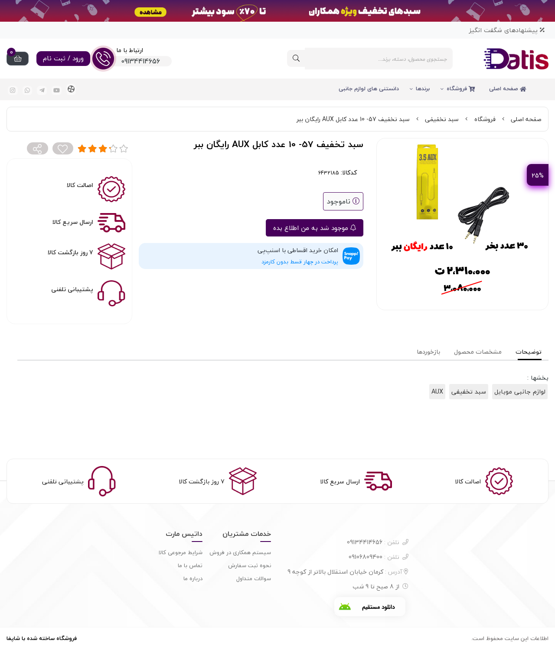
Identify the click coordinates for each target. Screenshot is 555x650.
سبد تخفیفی (442, 119)
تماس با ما (190, 565)
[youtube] (56, 90)
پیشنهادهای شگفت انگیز (504, 30)
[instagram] (12, 90)
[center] (296, 58)
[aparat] (71, 89)
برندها (423, 88)
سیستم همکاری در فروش (240, 552)
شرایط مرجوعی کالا (180, 552)
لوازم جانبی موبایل (519, 391)
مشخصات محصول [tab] (478, 351)
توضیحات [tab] (529, 351)
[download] (369, 606)
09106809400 (374, 557)
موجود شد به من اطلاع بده (311, 227)
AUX (437, 391)
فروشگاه (458, 88)
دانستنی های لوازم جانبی (369, 88)
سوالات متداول (253, 578)
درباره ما (192, 578)
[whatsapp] (27, 90)
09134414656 (373, 542)
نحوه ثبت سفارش (249, 565)
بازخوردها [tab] (428, 351)
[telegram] (42, 90)
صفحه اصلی (504, 88)
